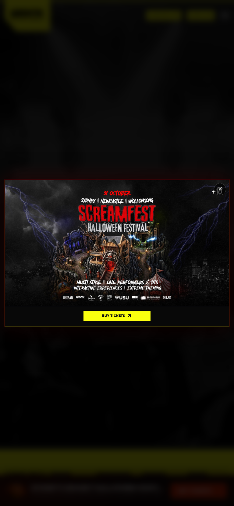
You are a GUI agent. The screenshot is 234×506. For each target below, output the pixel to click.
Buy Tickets (117, 316)
